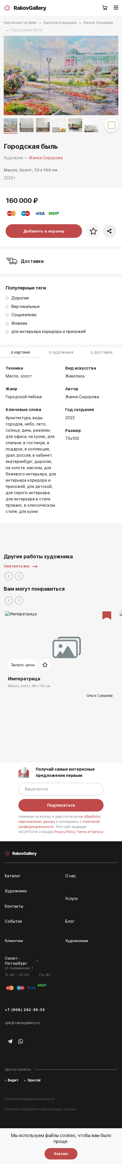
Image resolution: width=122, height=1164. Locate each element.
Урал (10, 455)
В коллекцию (37, 449)
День (26, 430)
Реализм (41, 430)
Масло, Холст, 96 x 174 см (29, 686)
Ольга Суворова (100, 696)
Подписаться (61, 805)
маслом (34, 467)
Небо (29, 424)
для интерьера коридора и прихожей (31, 480)
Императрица (24, 678)
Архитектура (18, 418)
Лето (41, 424)
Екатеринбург (19, 461)
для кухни (28, 511)
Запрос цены (23, 664)
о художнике (61, 352)
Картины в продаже (60, 23)
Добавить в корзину (44, 231)
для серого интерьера (28, 492)
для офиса (16, 436)
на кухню (36, 436)
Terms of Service (89, 832)
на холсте (15, 467)
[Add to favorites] (45, 664)
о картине (20, 352)
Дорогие (42, 461)
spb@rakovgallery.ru (22, 1023)
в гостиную (34, 443)
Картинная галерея (20, 23)
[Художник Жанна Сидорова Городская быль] (61, 75)
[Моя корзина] (105, 8)
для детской (39, 486)
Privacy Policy (65, 832)
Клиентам (14, 940)
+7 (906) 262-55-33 (25, 1010)
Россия (24, 455)
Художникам (76, 940)
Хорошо (61, 1154)
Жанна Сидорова (98, 23)
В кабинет (42, 455)
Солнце (13, 430)
